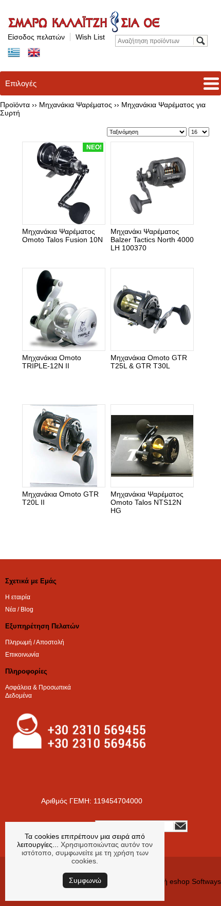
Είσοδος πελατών (36, 37)
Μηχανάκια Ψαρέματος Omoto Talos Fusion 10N (62, 235)
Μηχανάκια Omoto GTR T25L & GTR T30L (148, 361)
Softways (206, 881)
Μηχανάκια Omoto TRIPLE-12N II (51, 361)
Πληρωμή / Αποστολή (34, 642)
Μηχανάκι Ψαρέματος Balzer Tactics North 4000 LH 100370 (152, 239)
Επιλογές (20, 83)
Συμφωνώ (85, 880)
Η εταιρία (17, 597)
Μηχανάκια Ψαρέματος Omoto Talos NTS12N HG (146, 502)
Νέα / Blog (19, 609)
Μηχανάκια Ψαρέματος (75, 105)
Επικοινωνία (22, 654)
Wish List (90, 37)
